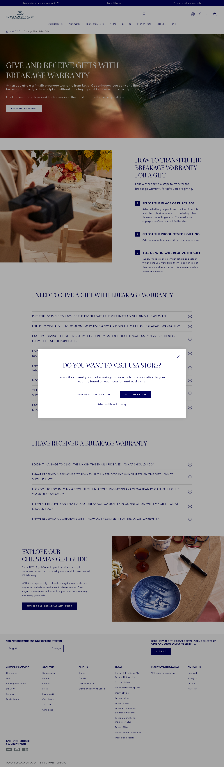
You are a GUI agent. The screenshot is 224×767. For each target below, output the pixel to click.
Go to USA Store (135, 395)
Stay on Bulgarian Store (94, 395)
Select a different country (112, 404)
